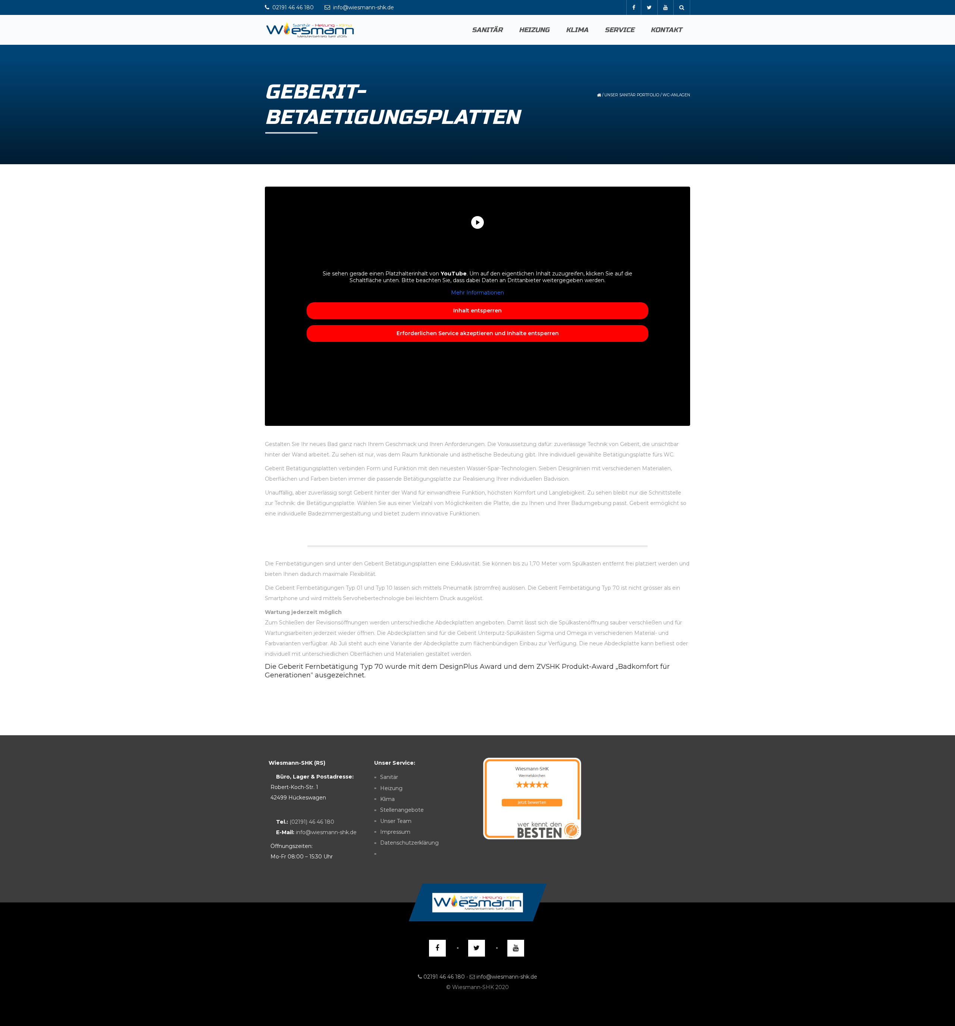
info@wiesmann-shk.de (326, 832)
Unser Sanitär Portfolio (631, 95)
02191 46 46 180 (444, 976)
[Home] (310, 30)
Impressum (395, 832)
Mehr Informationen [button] (477, 293)
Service (619, 30)
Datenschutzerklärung (409, 843)
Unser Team (395, 821)
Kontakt (666, 30)
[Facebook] (633, 7)
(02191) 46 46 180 (311, 821)
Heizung (534, 30)
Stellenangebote (402, 810)
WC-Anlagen (676, 95)
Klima (577, 30)
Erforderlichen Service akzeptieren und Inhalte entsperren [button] (478, 333)
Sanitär (487, 30)
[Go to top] (477, 902)
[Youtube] (665, 7)
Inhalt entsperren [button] (477, 310)
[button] (931, 1005)
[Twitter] (649, 7)
